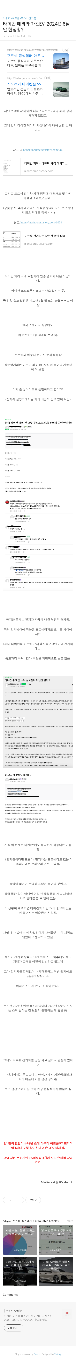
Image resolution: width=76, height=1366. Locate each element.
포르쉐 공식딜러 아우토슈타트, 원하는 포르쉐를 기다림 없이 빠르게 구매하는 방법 (25, 63)
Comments (10, 1294)
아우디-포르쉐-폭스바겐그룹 (19, 18)
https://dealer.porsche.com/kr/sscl (25, 78)
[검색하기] (71, 4)
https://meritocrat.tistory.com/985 (43, 149)
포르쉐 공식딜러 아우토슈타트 (25, 56)
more (70, 1221)
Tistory (57, 1354)
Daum (37, 1354)
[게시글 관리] (19, 1200)
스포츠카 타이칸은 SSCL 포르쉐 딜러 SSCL (26, 84)
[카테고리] (5, 4)
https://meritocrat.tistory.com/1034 (41, 222)
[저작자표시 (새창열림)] (42, 1200)
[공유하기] (14, 1200)
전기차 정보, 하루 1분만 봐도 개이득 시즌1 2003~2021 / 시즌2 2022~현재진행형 (27, 1318)
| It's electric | (13, 1311)
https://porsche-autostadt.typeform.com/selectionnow (33, 50)
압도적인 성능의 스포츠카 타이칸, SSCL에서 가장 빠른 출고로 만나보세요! (25, 91)
